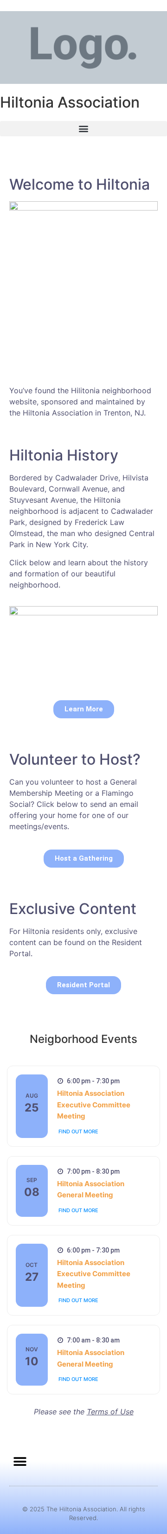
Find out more (78, 1131)
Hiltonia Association (70, 102)
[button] (83, 128)
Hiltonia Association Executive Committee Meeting (93, 1104)
